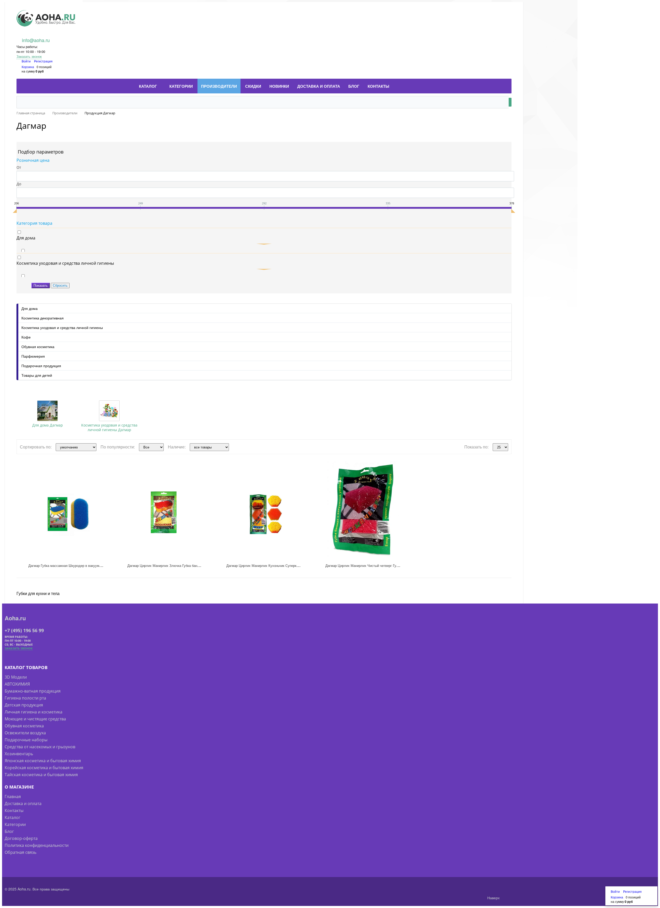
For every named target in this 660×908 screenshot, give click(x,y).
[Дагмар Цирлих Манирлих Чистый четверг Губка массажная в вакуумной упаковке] (363, 512)
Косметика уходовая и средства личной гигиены (62, 327)
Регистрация (43, 61)
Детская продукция (24, 705)
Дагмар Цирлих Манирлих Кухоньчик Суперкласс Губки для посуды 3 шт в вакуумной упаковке (301, 565)
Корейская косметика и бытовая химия (44, 767)
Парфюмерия (33, 356)
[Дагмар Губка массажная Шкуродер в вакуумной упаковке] (66, 512)
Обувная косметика (37, 346)
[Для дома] (47, 410)
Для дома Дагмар (47, 425)
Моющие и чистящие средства (35, 719)
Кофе (26, 337)
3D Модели (16, 677)
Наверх (493, 897)
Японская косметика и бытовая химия (43, 761)
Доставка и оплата (23, 803)
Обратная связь (20, 852)
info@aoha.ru (36, 40)
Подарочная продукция (41, 365)
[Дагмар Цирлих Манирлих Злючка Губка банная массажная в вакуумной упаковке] (165, 512)
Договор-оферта (21, 838)
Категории (15, 824)
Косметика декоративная (42, 317)
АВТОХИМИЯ (17, 684)
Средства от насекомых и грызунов (40, 747)
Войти (26, 61)
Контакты (14, 810)
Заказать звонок (29, 56)
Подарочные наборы (26, 740)
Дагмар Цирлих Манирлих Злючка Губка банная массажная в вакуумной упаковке (191, 565)
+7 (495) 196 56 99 (24, 630)
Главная (13, 796)
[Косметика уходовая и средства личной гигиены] (109, 410)
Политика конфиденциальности (37, 845)
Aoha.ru (15, 618)
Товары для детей (36, 375)
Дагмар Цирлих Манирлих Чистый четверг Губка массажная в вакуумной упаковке (390, 565)
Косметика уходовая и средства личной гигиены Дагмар (109, 427)
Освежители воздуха (25, 733)
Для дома (29, 308)
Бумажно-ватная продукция (33, 691)
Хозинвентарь (19, 754)
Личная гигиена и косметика (33, 712)
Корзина (28, 67)
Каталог (12, 817)
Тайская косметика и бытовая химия (41, 774)
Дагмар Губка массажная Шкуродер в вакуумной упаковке (74, 565)
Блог (9, 831)
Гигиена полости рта (25, 698)
